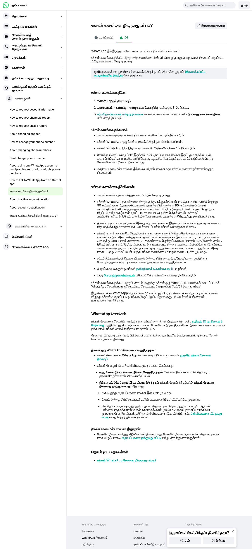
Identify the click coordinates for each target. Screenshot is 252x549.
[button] (244, 5)
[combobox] (212, 5)
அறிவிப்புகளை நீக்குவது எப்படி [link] (141, 438)
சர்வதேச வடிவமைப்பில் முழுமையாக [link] (120, 114)
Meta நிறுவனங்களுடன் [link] (119, 275)
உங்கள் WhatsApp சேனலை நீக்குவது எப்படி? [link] (126, 460)
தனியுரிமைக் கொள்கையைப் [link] (154, 269)
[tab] (103, 37)
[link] (15, 5)
